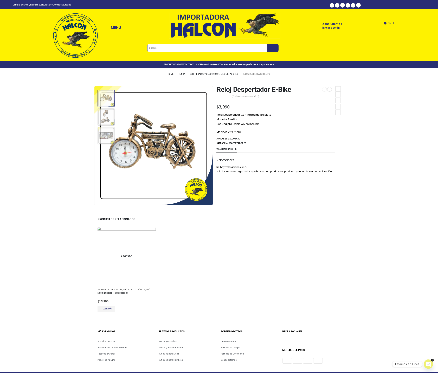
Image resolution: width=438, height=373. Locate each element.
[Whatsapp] (342, 5)
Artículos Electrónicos (134, 290)
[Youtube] (358, 5)
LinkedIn (338, 100)
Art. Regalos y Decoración (110, 290)
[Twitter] (348, 5)
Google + (338, 106)
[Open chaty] (428, 364)
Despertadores (237, 143)
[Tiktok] (353, 5)
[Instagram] (337, 5)
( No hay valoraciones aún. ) (245, 96)
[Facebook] (332, 5)
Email (338, 112)
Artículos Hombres (155, 290)
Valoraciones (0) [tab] (226, 149)
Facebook (338, 89)
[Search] (272, 48)
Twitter (338, 94)
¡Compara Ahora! (265, 64)
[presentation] (95, 145)
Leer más (108, 308)
